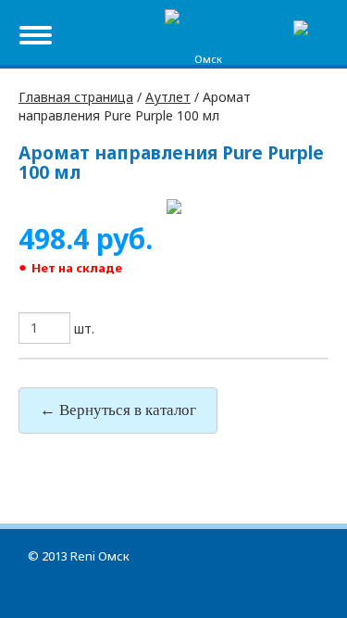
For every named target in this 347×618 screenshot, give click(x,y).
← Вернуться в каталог (118, 410)
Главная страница (76, 97)
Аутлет (168, 97)
